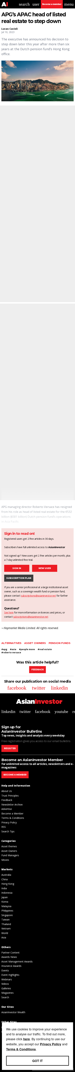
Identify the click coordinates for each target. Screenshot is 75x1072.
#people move (27, 649)
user (35, 4)
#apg (4, 649)
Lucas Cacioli (9, 28)
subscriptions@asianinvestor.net (38, 595)
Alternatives (11, 643)
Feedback (37, 669)
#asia (13, 649)
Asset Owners (35, 643)
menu (69, 4)
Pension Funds (59, 643)
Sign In (16, 568)
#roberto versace (11, 652)
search (24, 4)
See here (9, 612)
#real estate (45, 649)
